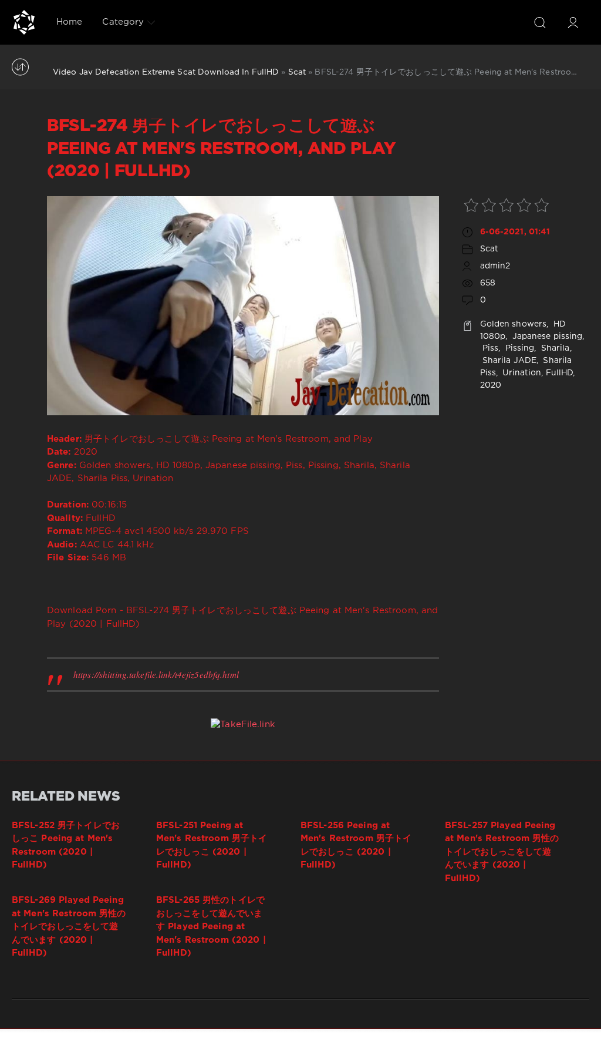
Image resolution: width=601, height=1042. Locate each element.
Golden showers (513, 324)
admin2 (495, 266)
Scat (297, 72)
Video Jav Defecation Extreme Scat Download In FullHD (166, 72)
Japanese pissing (545, 336)
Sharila (554, 348)
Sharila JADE (508, 360)
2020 (490, 385)
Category (123, 22)
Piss (489, 348)
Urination (520, 373)
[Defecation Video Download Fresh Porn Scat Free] (24, 22)
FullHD (559, 373)
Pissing (518, 348)
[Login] (572, 22)
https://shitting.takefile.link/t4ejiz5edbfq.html (156, 674)
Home (69, 22)
